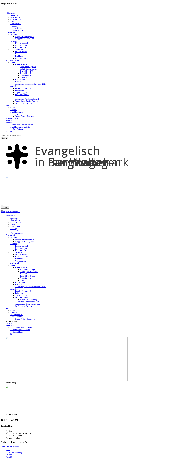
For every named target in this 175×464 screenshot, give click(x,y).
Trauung (13, 26)
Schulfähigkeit (25, 75)
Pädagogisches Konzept (29, 69)
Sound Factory (16, 114)
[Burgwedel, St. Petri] (87, 173)
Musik (8, 105)
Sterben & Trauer (16, 28)
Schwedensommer (22, 95)
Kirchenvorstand (21, 43)
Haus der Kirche (21, 54)
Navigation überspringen (10, 212)
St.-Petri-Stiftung (16, 129)
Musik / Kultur (14, 438)
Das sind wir (10, 32)
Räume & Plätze (16, 49)
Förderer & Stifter (12, 123)
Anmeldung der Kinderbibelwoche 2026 (30, 84)
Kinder (13, 62)
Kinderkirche (20, 80)
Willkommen (10, 13)
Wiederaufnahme (16, 30)
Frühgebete (19, 90)
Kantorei (13, 110)
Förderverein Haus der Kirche (21, 125)
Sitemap (9, 455)
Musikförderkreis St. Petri (20, 127)
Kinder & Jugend (12, 60)
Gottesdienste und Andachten (19, 433)
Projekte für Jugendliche (24, 88)
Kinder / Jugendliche (16, 436)
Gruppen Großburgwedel (24, 37)
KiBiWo (18, 82)
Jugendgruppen (21, 92)
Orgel (12, 108)
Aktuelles (14, 15)
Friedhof (9, 120)
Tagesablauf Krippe (27, 73)
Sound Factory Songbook (25, 116)
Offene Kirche (15, 19)
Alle (10, 431)
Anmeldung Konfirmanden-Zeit (27, 99)
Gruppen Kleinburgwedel (25, 39)
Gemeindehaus (20, 58)
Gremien (13, 41)
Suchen (4, 138)
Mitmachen (14, 34)
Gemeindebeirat (21, 45)
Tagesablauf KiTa (26, 71)
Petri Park (19, 56)
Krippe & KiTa (21, 65)
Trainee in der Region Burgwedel (27, 101)
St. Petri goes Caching (23, 103)
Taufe (12, 22)
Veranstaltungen (12, 118)
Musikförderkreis (16, 112)
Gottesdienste (15, 17)
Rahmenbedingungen (28, 67)
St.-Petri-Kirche (21, 52)
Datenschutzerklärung (14, 453)
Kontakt (9, 131)
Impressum (10, 450)
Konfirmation (15, 24)
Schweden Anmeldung (28, 97)
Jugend (13, 86)
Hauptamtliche (20, 47)
